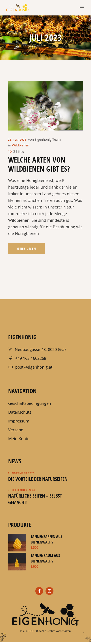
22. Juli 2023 (17, 140)
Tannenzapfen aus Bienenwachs (46, 539)
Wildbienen (20, 145)
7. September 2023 (21, 490)
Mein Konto (19, 438)
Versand (15, 429)
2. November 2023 (21, 473)
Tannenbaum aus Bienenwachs (45, 558)
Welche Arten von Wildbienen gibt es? (39, 164)
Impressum (18, 421)
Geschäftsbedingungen (29, 403)
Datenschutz (19, 412)
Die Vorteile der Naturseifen (38, 478)
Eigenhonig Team (48, 139)
